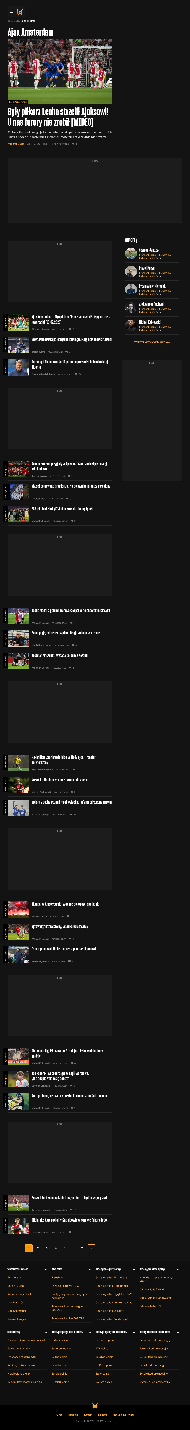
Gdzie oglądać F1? (151, 1306)
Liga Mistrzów (5, 513)
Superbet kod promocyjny (155, 1340)
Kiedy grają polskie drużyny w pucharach (69, 1295)
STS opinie (102, 1348)
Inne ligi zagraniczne (5, 468)
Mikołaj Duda (16, 143)
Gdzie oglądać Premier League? (115, 1302)
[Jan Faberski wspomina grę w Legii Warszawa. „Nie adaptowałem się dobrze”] (60, 1079)
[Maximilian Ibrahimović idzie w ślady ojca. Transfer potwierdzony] (60, 763)
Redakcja (73, 1414)
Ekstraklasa (5, 367)
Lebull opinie (59, 1365)
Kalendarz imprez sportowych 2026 (157, 1279)
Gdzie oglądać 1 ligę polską (112, 1285)
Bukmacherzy (13, 1332)
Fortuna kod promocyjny (154, 1348)
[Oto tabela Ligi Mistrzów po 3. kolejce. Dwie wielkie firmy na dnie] (60, 1056)
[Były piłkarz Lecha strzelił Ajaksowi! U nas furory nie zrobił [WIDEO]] (60, 94)
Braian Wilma (38, 352)
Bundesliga (165, 254)
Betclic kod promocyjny (154, 1373)
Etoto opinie (102, 1373)
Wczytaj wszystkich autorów (152, 341)
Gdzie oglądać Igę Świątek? (156, 1297)
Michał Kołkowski (41, 521)
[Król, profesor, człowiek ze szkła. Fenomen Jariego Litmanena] (60, 1101)
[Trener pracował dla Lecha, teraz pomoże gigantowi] (60, 954)
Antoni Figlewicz (40, 961)
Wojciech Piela (39, 916)
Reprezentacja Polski (19, 1294)
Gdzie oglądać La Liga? (110, 1310)
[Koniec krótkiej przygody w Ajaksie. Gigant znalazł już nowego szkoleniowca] (60, 469)
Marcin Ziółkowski (41, 792)
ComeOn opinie (105, 1340)
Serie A (154, 257)
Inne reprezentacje (5, 953)
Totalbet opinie (104, 1356)
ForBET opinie (104, 1365)
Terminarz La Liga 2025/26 (68, 1318)
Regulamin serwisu (123, 1414)
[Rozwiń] (44, 1269)
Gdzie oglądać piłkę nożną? (108, 1269)
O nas (59, 1414)
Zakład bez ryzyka (18, 1348)
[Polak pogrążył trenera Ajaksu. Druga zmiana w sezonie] (60, 638)
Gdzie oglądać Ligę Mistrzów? (114, 1294)
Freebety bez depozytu (21, 1356)
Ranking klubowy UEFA (65, 1285)
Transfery (57, 1277)
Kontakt (88, 1414)
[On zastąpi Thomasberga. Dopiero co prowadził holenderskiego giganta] (60, 367)
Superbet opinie (61, 1348)
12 (82, 1248)
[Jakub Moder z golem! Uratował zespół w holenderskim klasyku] (60, 616)
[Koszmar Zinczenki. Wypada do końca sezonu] (60, 661)
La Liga (143, 257)
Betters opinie (104, 1381)
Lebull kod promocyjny (153, 1365)
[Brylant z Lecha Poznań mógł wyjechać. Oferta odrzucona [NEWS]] (60, 808)
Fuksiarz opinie (60, 1381)
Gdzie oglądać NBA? (152, 1289)
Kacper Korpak (39, 476)
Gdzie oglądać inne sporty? (152, 1269)
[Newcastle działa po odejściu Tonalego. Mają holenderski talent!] (60, 345)
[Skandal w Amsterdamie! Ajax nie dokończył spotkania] (60, 910)
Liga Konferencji (18, 101)
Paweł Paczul (147, 268)
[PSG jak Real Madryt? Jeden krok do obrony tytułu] (60, 514)
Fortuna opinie (60, 1340)
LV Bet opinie (59, 1356)
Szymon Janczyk (41, 814)
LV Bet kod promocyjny (154, 1356)
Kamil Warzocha (40, 1232)
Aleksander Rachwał (42, 769)
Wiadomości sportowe (17, 1269)
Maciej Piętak (39, 498)
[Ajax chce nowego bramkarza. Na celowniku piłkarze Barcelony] (60, 492)
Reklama (102, 1414)
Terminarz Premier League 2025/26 (67, 1308)
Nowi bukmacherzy (19, 1373)
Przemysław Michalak (43, 374)
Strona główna (14, 21)
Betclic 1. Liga (15, 1285)
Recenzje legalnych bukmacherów (67, 1332)
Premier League (147, 254)
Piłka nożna (5, 344)
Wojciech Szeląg (40, 329)
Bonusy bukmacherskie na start (26, 1340)
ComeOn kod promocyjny (155, 1381)
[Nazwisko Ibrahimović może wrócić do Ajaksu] (60, 785)
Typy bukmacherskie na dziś (24, 1381)
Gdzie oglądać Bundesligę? (112, 1319)
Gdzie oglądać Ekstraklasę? (112, 1277)
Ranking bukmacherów (21, 1365)
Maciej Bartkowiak (41, 645)
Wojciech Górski (40, 623)
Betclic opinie (59, 1373)
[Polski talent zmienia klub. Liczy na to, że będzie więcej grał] (60, 1203)
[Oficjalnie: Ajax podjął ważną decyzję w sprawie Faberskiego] (60, 1226)
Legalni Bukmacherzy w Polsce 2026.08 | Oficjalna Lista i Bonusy (5, 321)
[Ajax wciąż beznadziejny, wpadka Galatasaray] (60, 932)
